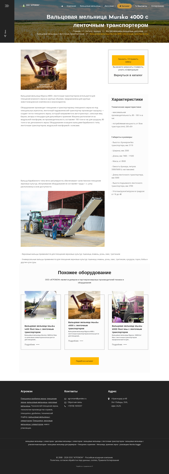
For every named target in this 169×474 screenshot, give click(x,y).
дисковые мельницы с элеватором (68, 441)
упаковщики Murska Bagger (130, 444)
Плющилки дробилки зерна (33, 398)
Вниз (5, 32)
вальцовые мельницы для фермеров (62, 444)
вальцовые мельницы (37, 402)
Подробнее (30, 344)
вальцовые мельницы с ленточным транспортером (104, 441)
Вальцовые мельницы (90, 6)
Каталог (125, 6)
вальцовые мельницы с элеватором (40, 441)
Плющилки (38, 420)
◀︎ (62, 6)
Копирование (157, 6)
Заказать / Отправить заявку (128, 60)
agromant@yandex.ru (77, 398)
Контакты (142, 6)
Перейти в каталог (84, 361)
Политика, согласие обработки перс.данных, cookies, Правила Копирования (84, 460)
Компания (71, 6)
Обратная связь (75, 402)
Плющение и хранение (86, 444)
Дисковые (109, 6)
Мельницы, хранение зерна (107, 444)
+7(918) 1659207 (75, 406)
